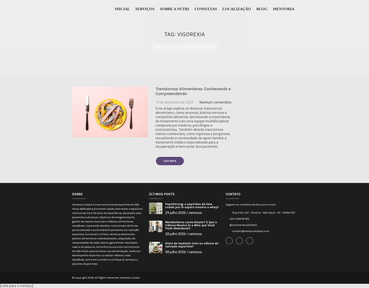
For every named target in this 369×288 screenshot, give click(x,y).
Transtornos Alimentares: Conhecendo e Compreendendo (193, 91)
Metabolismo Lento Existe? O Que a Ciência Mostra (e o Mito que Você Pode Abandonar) (191, 225)
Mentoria (283, 9)
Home (159, 47)
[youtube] (249, 240)
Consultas (205, 9)
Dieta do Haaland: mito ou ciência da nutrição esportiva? (191, 244)
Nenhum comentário (215, 102)
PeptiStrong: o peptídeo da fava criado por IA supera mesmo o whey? (192, 205)
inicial (122, 9)
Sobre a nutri (174, 9)
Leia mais (170, 161)
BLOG (262, 9)
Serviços (145, 9)
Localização (236, 9)
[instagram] (239, 240)
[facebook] (229, 240)
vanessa (195, 213)
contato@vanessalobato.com (250, 231)
